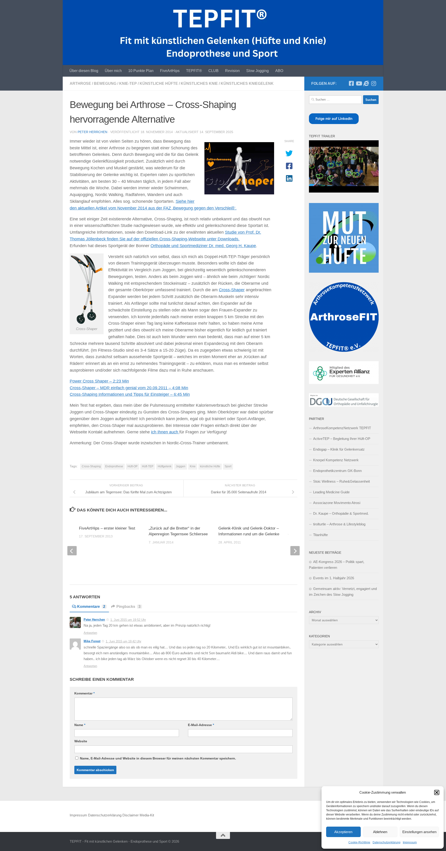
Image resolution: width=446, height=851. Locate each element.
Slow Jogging (257, 71)
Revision (232, 71)
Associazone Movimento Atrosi (336, 503)
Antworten (90, 633)
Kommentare (91, 607)
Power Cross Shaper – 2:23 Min (99, 381)
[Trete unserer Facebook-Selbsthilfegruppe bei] (351, 83)
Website (80, 741)
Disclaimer (130, 815)
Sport (228, 466)
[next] (295, 550)
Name (79, 725)
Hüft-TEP (147, 466)
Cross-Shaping (91, 466)
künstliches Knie (199, 83)
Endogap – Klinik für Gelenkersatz (339, 449)
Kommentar (84, 693)
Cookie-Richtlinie (359, 842)
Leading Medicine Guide (331, 492)
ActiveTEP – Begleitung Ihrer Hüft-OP (341, 439)
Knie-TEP (128, 83)
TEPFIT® (194, 71)
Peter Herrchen (92, 132)
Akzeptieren (343, 832)
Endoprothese (114, 466)
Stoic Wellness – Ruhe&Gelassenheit (341, 481)
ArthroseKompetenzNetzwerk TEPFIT (342, 428)
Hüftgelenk (164, 466)
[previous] (72, 550)
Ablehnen (380, 832)
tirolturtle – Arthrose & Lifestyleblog (339, 524)
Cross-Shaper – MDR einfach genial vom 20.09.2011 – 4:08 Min (129, 388)
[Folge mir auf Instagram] (373, 83)
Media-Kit (147, 815)
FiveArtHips (170, 71)
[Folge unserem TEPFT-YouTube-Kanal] (358, 83)
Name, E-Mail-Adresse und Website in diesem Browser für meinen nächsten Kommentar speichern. (158, 758)
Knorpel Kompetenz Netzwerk (336, 460)
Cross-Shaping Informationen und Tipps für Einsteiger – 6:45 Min (130, 394)
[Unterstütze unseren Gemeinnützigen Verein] (366, 83)
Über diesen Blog (83, 71)
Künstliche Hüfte (159, 83)
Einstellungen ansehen (419, 832)
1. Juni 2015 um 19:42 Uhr (123, 641)
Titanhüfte (320, 535)
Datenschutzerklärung (386, 842)
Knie (193, 466)
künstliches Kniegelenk (247, 83)
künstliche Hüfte (210, 466)
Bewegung (105, 83)
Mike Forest (92, 641)
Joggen (180, 466)
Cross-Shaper (232, 290)
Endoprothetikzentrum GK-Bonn (337, 471)
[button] (436, 792)
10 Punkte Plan (141, 71)
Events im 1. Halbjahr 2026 (333, 578)
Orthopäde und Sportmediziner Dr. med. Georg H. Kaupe (203, 245)
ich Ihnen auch (165, 432)
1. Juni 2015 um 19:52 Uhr (128, 620)
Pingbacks (128, 607)
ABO (279, 71)
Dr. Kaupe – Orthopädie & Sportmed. (341, 513)
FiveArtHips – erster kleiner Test (107, 528)
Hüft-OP (133, 466)
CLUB (213, 71)
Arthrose (80, 83)
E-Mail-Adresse (201, 725)
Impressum (410, 842)
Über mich (113, 71)
